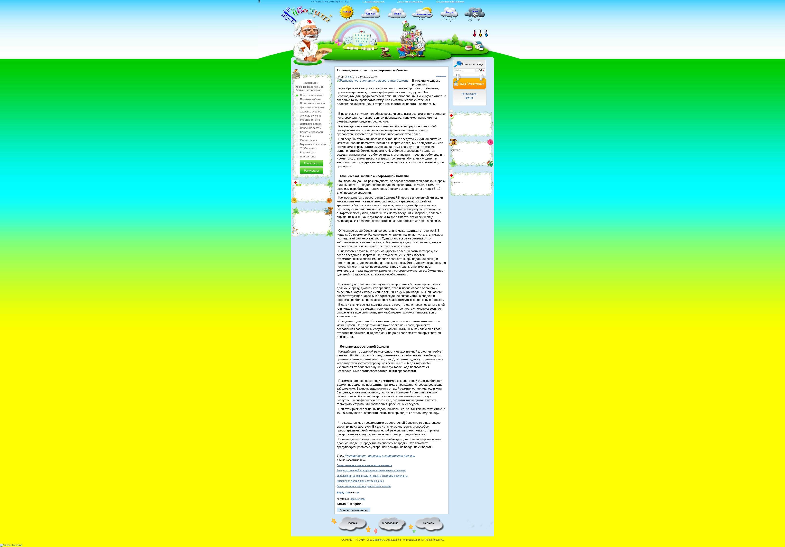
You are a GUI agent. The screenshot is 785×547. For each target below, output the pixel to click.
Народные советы (310, 128)
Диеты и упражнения (312, 107)
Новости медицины (311, 95)
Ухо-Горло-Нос (308, 148)
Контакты (428, 523)
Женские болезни (310, 115)
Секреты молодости (312, 132)
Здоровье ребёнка (310, 111)
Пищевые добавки (310, 99)
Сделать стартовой (374, 1)
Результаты (311, 170)
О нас (475, 11)
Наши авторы (423, 14)
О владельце (390, 523)
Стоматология (308, 140)
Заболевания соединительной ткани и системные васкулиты (372, 475)
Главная (346, 11)
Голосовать (311, 163)
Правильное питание (312, 103)
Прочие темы (358, 499)
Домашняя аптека (310, 123)
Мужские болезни (310, 119)
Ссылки (370, 13)
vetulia (348, 76)
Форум (449, 12)
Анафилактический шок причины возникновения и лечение (371, 470)
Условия (353, 523)
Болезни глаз (308, 152)
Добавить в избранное (410, 1)
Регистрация (469, 93)
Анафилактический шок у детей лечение (360, 481)
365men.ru (379, 539)
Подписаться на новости (450, 1)
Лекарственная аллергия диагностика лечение (364, 486)
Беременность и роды (313, 144)
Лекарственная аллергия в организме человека (364, 465)
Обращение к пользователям (403, 539)
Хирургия (305, 136)
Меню (397, 13)
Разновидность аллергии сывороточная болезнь (380, 455)
